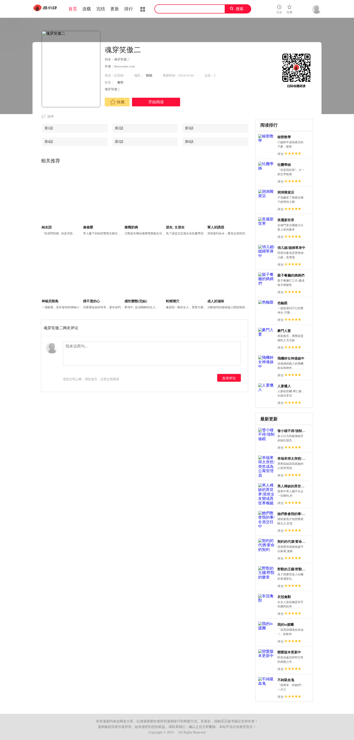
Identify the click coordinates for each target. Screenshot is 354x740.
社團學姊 (284, 165)
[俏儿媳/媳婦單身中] (266, 256)
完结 (100, 8)
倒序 (50, 116)
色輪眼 (282, 303)
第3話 (189, 128)
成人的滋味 (215, 301)
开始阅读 (156, 102)
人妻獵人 (284, 386)
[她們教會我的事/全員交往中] (266, 526)
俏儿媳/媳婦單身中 (291, 248)
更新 (114, 8)
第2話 (119, 128)
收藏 (121, 102)
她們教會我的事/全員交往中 (298, 514)
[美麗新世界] (266, 223)
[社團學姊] (266, 168)
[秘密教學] (266, 140)
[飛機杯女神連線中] (266, 366)
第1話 (49, 128)
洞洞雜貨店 (285, 192)
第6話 (189, 141)
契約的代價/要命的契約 (294, 541)
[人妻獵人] (266, 389)
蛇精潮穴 (172, 301)
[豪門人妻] (266, 334)
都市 (120, 82)
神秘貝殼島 (50, 301)
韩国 (149, 75)
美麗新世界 (285, 220)
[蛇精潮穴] (186, 271)
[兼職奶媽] (145, 197)
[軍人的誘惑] (227, 197)
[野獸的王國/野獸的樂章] (266, 577)
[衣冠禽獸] (266, 600)
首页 (72, 8)
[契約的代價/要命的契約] (266, 549)
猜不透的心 (91, 301)
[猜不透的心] (103, 271)
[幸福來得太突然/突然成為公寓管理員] (266, 475)
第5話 (119, 141)
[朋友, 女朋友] (186, 197)
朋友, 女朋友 (175, 227)
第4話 (49, 141)
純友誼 (47, 227)
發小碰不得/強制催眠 (293, 431)
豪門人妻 (284, 331)
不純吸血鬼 (285, 680)
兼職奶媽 (131, 227)
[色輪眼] (266, 302)
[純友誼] (62, 197)
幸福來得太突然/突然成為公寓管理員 (304, 458)
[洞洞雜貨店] (266, 196)
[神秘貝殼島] (62, 271)
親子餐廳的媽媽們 (290, 275)
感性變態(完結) (136, 301)
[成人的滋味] (227, 271)
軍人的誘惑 (215, 227)
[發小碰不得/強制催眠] (266, 439)
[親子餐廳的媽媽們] (266, 283)
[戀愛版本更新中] (266, 656)
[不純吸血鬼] (266, 683)
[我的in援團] (266, 628)
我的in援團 (285, 624)
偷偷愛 (88, 227)
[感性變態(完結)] (145, 271)
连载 (86, 8)
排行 (128, 8)
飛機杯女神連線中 (290, 358)
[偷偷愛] (103, 197)
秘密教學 (284, 137)
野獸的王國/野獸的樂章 (294, 569)
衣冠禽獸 (284, 597)
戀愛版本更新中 (289, 652)
